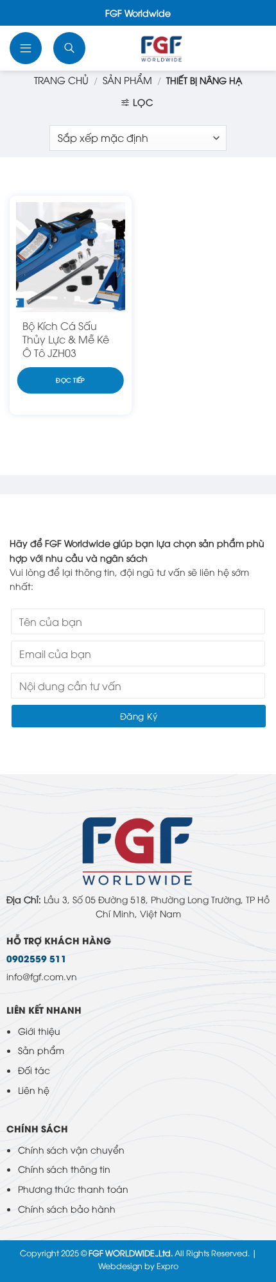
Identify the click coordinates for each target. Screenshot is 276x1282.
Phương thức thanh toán (73, 1188)
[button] (27, 48)
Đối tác (34, 1070)
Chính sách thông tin (64, 1169)
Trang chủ (61, 79)
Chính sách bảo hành (67, 1208)
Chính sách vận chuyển (71, 1149)
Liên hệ (33, 1090)
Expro (167, 1265)
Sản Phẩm (127, 79)
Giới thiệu (39, 1031)
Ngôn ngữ (251, 48)
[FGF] (162, 48)
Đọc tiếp (70, 380)
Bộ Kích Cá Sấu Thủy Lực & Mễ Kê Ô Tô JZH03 (65, 339)
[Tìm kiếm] (70, 48)
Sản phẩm (41, 1050)
